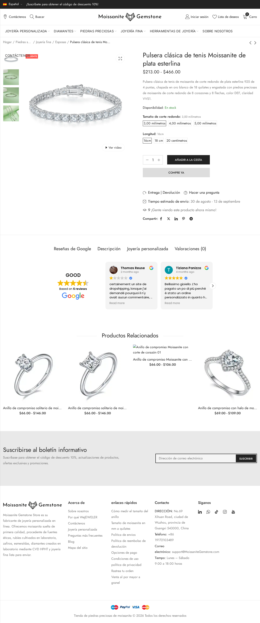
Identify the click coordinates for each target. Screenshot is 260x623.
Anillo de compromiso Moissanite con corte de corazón (173, 359)
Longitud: (149, 134)
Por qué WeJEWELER (82, 517)
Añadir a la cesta (188, 160)
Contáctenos (76, 523)
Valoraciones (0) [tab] (190, 248)
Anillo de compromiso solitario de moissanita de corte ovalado (48, 408)
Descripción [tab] (109, 248)
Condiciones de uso (125, 558)
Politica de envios (123, 534)
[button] (213, 286)
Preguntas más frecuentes (85, 535)
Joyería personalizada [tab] (147, 248)
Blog (71, 541)
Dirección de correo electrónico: (206, 458)
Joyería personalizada (82, 529)
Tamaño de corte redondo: (162, 116)
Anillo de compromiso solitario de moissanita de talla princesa (113, 408)
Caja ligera (120, 58)
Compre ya (176, 173)
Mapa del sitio (78, 547)
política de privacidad (126, 564)
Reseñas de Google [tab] (72, 248)
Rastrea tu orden (122, 571)
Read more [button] (117, 303)
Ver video (115, 147)
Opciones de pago (124, 552)
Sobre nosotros (78, 511)
